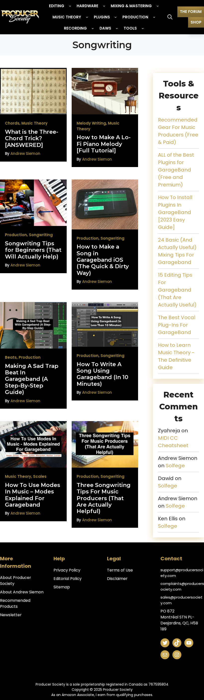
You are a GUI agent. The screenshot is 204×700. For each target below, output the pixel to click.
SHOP (196, 22)
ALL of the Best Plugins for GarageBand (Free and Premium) (176, 169)
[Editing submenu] (70, 6)
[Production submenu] (154, 17)
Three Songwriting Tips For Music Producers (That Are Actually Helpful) (104, 498)
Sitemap (61, 587)
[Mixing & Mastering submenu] (157, 6)
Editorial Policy (67, 578)
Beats (11, 357)
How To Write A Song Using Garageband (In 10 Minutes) (102, 374)
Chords (12, 123)
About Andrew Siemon (22, 592)
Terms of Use (120, 570)
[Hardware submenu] (104, 6)
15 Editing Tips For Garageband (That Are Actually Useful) (177, 289)
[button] (169, 17)
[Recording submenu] (93, 28)
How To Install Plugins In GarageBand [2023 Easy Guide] (175, 212)
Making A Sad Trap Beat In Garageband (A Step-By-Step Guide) (31, 379)
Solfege (175, 465)
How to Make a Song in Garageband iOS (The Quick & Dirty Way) (103, 259)
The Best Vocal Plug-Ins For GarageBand (176, 325)
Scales (40, 476)
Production (16, 234)
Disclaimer (117, 578)
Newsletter (11, 615)
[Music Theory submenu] (87, 17)
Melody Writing (91, 123)
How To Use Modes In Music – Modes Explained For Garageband (32, 495)
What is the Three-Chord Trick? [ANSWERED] (31, 138)
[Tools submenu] (143, 28)
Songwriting (41, 234)
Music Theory (34, 123)
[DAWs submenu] (117, 28)
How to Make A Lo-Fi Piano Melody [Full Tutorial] (104, 144)
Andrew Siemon (25, 153)
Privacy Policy (66, 570)
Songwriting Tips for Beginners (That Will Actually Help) (33, 250)
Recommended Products (15, 603)
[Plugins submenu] (115, 17)
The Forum (191, 11)
